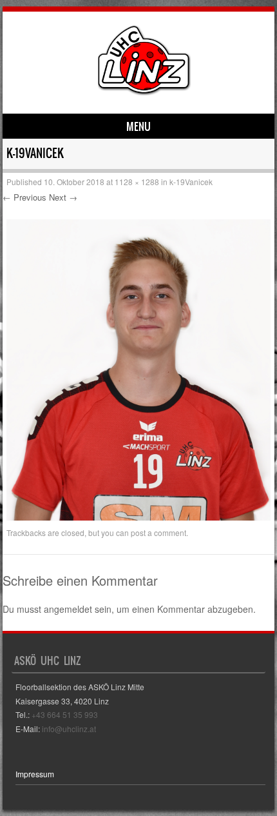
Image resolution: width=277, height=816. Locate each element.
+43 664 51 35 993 (65, 714)
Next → (63, 197)
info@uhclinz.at (69, 728)
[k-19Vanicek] (138, 516)
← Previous (24, 197)
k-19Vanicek (191, 181)
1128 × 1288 (137, 181)
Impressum (34, 773)
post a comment (158, 532)
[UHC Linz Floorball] (144, 91)
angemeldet (68, 608)
